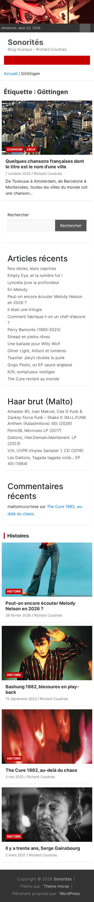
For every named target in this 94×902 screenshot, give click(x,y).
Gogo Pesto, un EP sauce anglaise (40, 364)
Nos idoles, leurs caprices (32, 268)
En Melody (18, 289)
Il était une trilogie (25, 309)
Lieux (31, 149)
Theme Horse (56, 886)
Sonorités (25, 42)
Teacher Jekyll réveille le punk (36, 357)
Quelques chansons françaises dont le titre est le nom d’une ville (45, 164)
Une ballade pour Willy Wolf (34, 343)
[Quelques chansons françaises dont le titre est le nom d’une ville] (47, 127)
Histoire (14, 591)
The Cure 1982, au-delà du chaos (41, 770)
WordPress (70, 893)
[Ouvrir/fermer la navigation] (13, 60)
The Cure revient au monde (33, 378)
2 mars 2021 (16, 855)
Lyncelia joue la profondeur (33, 282)
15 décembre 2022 (21, 699)
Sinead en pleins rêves (29, 336)
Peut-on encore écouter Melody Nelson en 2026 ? (40, 605)
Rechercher (18, 214)
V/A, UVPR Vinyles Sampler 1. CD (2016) (45, 450)
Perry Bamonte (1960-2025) (34, 329)
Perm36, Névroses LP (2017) (34, 430)
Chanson (15, 149)
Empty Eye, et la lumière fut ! (35, 275)
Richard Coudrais (48, 173)
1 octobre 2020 (18, 173)
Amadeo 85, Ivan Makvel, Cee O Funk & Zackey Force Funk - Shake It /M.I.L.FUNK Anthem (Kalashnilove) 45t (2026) (47, 417)
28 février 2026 (18, 615)
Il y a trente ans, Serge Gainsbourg (43, 848)
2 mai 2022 (15, 777)
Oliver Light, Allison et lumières (37, 350)
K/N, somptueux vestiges (31, 371)
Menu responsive (85, 28)
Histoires (18, 536)
